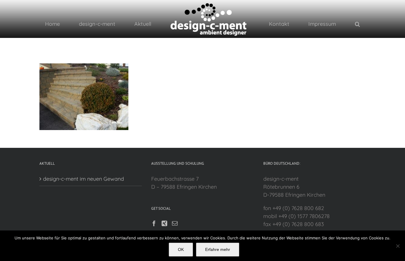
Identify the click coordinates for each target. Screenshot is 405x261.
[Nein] (398, 246)
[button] (319, 24)
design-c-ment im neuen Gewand (83, 178)
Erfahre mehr (217, 249)
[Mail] (175, 223)
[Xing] (164, 223)
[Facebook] (154, 223)
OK (181, 249)
